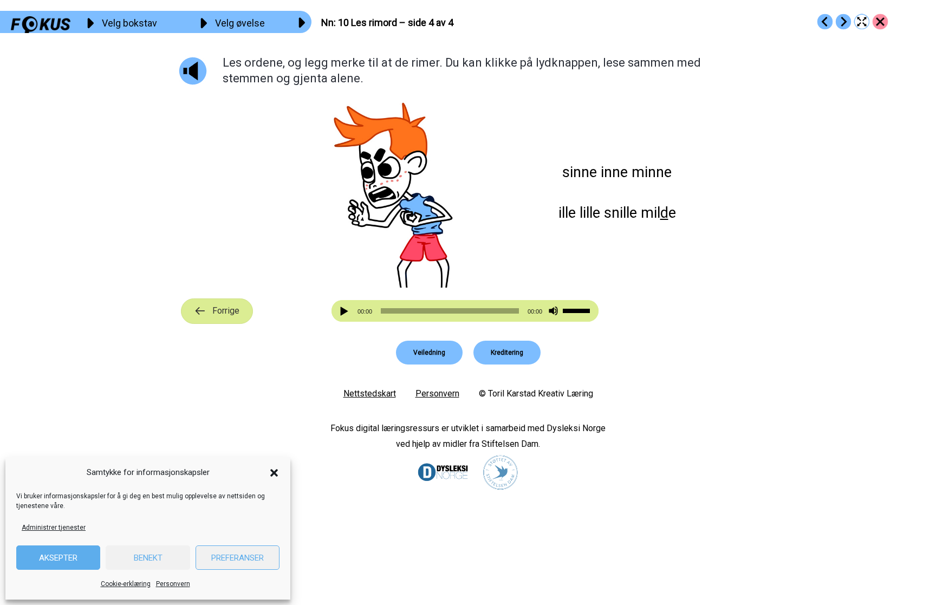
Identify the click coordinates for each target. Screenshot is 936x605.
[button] (274, 472)
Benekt (148, 558)
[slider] (578, 310)
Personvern (173, 584)
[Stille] (553, 311)
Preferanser (237, 558)
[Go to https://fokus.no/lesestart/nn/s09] (825, 21)
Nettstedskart (369, 393)
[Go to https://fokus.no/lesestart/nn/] (880, 21)
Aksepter (58, 558)
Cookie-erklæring (126, 584)
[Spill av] (345, 311)
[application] (465, 311)
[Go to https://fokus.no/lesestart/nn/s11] (843, 21)
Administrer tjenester (54, 527)
